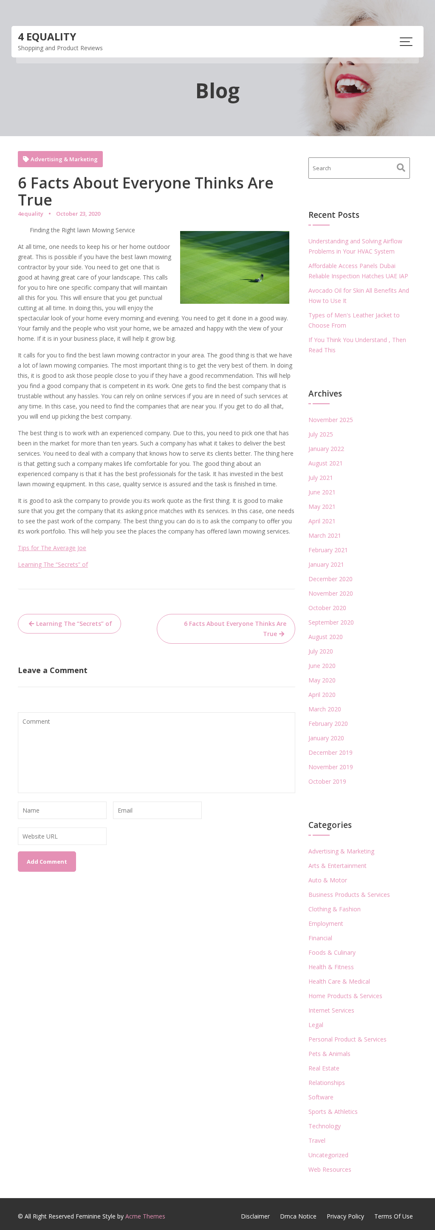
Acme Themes (145, 1216)
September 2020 (331, 622)
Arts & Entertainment (337, 866)
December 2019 (330, 752)
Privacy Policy (345, 1216)
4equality (30, 213)
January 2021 (326, 564)
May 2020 (322, 680)
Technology (324, 1126)
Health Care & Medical (339, 981)
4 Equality (47, 36)
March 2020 (324, 709)
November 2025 (330, 420)
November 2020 (330, 593)
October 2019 (327, 781)
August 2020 (325, 637)
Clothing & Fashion (334, 909)
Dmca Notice (298, 1216)
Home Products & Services (345, 996)
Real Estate (323, 1068)
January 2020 (326, 738)
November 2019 (330, 767)
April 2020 (322, 695)
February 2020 (328, 723)
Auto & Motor (327, 880)
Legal (315, 1025)
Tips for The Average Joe (52, 548)
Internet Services (331, 1010)
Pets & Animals (329, 1054)
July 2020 (320, 651)
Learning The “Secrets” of (53, 564)
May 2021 (322, 506)
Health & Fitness (331, 967)
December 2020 (330, 579)
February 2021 (328, 550)
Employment (325, 923)
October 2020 (327, 608)
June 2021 (322, 492)
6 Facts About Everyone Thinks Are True (235, 628)
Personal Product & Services (347, 1039)
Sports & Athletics (333, 1111)
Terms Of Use (393, 1216)
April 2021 (322, 521)
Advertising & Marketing (64, 159)
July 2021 (320, 478)
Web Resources (329, 1169)
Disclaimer (255, 1216)
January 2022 (326, 449)
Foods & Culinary (332, 952)
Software (320, 1097)
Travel (316, 1140)
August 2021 (325, 463)
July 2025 (320, 434)
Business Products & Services (349, 894)
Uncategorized (328, 1155)
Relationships (326, 1083)
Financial (320, 938)
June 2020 (322, 666)
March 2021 (324, 535)
